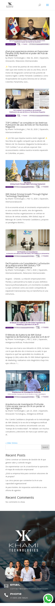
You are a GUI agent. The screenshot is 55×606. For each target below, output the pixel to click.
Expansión (44, 58)
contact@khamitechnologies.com (29, 589)
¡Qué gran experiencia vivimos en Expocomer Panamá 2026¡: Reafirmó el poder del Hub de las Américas (27, 53)
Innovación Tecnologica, (16, 414)
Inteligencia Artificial (14, 342)
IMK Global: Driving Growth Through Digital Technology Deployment (27, 195)
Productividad (28, 342)
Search (45, 447)
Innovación (10, 61)
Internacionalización (14, 132)
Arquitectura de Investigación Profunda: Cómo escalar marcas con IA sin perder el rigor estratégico (25, 406)
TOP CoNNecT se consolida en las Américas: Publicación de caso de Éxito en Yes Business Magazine (27, 124)
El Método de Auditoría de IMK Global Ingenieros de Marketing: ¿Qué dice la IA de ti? (28, 335)
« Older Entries (12, 443)
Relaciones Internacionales (27, 61)
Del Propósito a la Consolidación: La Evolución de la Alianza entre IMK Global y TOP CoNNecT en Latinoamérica (28, 265)
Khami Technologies (16, 58)
